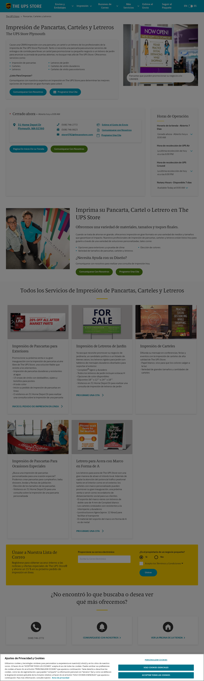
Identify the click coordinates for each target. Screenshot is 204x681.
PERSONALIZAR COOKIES (156, 660)
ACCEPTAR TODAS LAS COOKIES (156, 675)
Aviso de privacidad (60, 678)
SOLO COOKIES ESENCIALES (156, 668)
